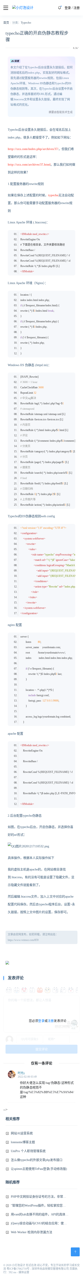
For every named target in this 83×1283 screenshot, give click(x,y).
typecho (53, 195)
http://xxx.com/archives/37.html (29, 164)
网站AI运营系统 (22, 1133)
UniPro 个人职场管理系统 (28, 1151)
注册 (76, 8)
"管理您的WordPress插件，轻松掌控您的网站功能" (39, 1205)
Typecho (26, 22)
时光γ (21, 1073)
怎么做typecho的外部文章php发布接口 (36, 1160)
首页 (6, 22)
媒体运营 (24, 1272)
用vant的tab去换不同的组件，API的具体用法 (39, 1214)
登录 (68, 8)
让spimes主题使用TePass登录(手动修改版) (39, 1169)
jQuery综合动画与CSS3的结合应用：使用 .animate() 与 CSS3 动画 (39, 1223)
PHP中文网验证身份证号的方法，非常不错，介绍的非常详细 (39, 1196)
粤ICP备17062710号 (18, 1268)
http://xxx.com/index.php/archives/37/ (33, 149)
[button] (59, 7)
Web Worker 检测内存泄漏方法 (31, 1232)
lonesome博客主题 (23, 1142)
